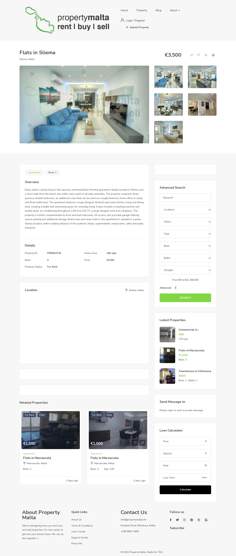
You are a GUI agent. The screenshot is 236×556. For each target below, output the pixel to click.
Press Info (76, 543)
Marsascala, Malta (37, 463)
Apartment (34, 172)
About (174, 10)
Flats (42, 415)
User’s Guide (78, 531)
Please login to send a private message (181, 410)
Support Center (79, 537)
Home (124, 10)
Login (129, 20)
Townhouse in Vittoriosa (195, 371)
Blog (158, 10)
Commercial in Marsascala (188, 331)
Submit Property (139, 27)
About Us (76, 519)
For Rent (52, 266)
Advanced (166, 287)
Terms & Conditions (82, 525)
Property (141, 10)
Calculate (185, 489)
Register (140, 20)
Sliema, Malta (27, 59)
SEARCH (185, 298)
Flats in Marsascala (37, 458)
